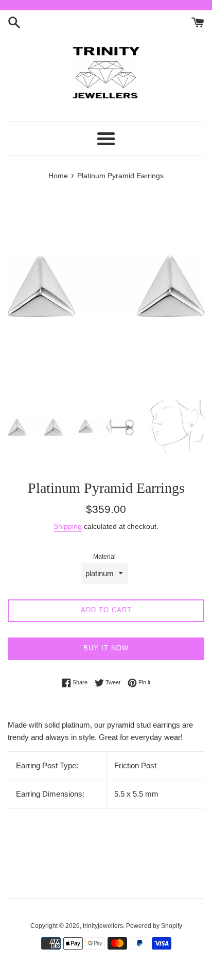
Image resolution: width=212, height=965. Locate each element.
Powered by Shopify (154, 925)
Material (104, 556)
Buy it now (106, 648)
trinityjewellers (103, 925)
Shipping (68, 526)
